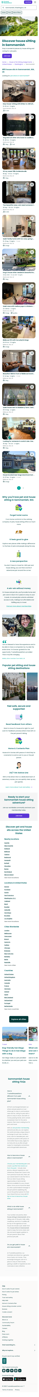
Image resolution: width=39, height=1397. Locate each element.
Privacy (17, 1390)
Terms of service (7, 1390)
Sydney (6, 945)
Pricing (4, 1295)
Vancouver (8, 936)
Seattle (6, 843)
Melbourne (8, 933)
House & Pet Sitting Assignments (20, 62)
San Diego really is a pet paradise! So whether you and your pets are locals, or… (14, 1060)
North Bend (8, 872)
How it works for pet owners (11, 1289)
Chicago (7, 948)
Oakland (7, 901)
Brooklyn (7, 916)
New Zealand (8, 997)
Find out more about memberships (18, 606)
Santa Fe (7, 942)
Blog (3, 1331)
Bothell (6, 863)
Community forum (8, 1322)
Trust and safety (7, 1297)
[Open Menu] (35, 2)
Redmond (7, 857)
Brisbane (7, 951)
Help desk (5, 1300)
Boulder (7, 907)
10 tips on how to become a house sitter (17, 1196)
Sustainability (6, 1325)
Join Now (28, 2)
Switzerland (8, 1000)
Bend (6, 904)
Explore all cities (18, 1019)
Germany (7, 989)
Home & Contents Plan (9, 1303)
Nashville (7, 962)
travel (4, 1044)
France (6, 986)
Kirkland (7, 849)
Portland (7, 890)
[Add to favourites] (32, 83)
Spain (6, 995)
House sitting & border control (11, 1306)
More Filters (17, 12)
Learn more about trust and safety (18, 787)
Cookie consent (7, 1312)
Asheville (7, 910)
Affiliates (5, 1337)
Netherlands (8, 1006)
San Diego (7, 913)
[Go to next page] (23, 488)
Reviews (4, 1309)
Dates (4, 12)
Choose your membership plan (17, 1164)
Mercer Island (8, 875)
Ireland (6, 992)
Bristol (6, 939)
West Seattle (8, 846)
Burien (6, 869)
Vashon (6, 854)
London (6, 930)
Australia (7, 980)
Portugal (7, 1003)
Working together (7, 1340)
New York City (8, 954)
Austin (6, 892)
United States (7, 64)
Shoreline (7, 866)
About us (5, 1320)
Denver (6, 887)
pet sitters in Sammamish (19, 76)
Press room (5, 1334)
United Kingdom (9, 977)
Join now (7, 56)
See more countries (11, 1009)
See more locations (11, 878)
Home (4, 62)
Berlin (6, 959)
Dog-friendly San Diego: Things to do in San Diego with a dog (14, 1051)
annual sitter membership (21, 1128)
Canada (7, 983)
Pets (9, 12)
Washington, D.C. (10, 898)
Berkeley (7, 957)
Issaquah (7, 860)
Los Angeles (8, 919)
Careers (4, 1328)
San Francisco (9, 895)
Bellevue (7, 852)
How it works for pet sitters (10, 1292)
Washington (19, 64)
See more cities (10, 965)
